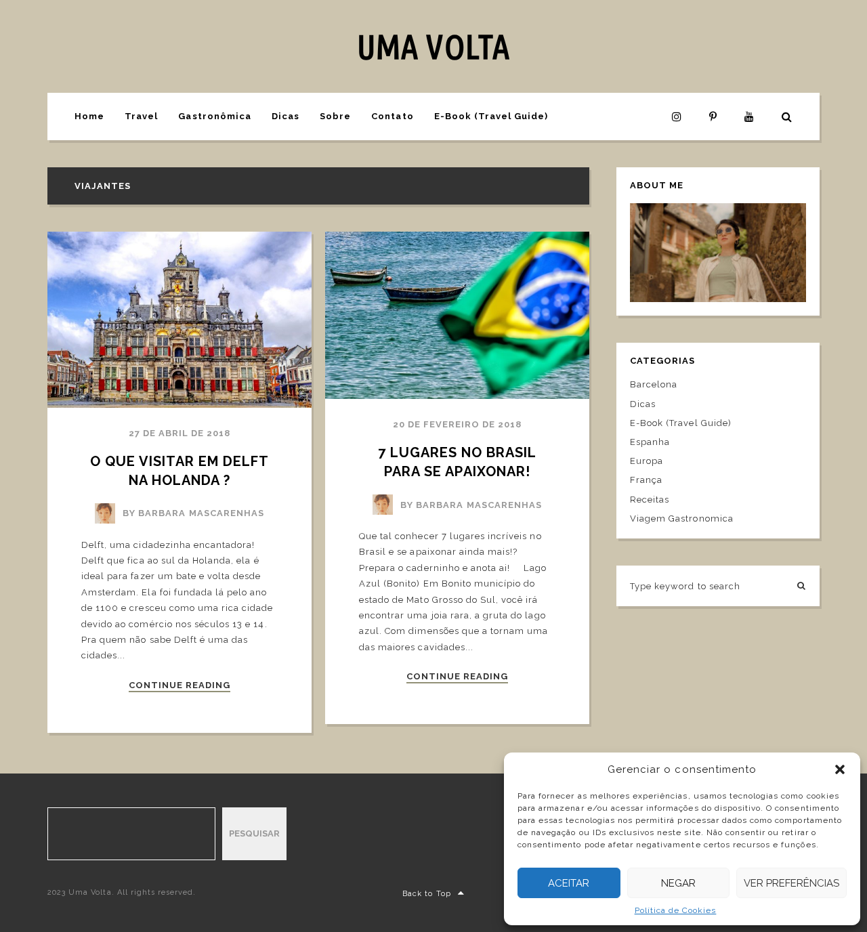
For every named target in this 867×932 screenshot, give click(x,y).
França (646, 480)
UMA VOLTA (433, 46)
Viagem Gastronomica (682, 518)
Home (89, 116)
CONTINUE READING (180, 685)
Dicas (285, 116)
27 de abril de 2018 (180, 433)
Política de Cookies (676, 910)
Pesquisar (254, 833)
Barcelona (653, 384)
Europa (646, 461)
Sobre (335, 116)
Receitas (649, 499)
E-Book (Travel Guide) (491, 116)
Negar (678, 883)
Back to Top (426, 893)
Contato (392, 116)
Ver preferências (791, 883)
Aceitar (568, 883)
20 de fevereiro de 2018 (457, 424)
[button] (840, 769)
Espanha (650, 442)
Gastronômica (214, 116)
